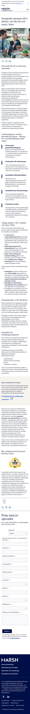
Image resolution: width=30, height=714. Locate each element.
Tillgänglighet (5, 703)
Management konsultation (10, 674)
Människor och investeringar (10, 671)
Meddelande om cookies (8, 705)
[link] (3, 61)
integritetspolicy (15, 638)
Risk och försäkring (7, 664)
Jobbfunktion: (6, 604)
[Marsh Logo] (10, 660)
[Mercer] (7, 9)
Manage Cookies (20, 705)
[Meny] (27, 9)
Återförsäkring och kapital (10, 667)
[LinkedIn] (8, 696)
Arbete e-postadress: (8, 556)
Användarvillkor (6, 700)
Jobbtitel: (5, 588)
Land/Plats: (5, 580)
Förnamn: (5, 540)
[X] (3, 696)
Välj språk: (11, 530)
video (3, 494)
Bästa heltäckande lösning (11, 382)
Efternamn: (5, 548)
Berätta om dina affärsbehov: (10, 612)
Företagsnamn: (6, 564)
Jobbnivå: (5, 596)
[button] (28, 3)
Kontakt (4, 502)
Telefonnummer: (7, 572)
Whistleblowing (15, 703)
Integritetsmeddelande (17, 700)
